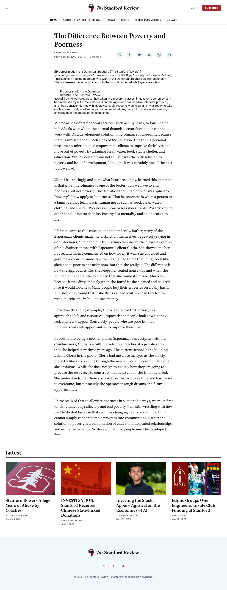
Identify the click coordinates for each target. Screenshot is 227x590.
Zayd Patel (179, 515)
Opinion (97, 20)
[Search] (7, 7)
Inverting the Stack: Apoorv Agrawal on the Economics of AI (138, 505)
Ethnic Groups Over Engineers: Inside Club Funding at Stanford (193, 505)
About (67, 20)
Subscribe (211, 7)
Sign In (195, 7)
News (111, 20)
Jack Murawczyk (127, 515)
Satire (124, 20)
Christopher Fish (65, 52)
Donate (172, 20)
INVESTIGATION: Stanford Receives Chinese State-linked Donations (80, 507)
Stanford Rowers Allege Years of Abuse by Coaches (28, 505)
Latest (82, 20)
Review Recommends (148, 20)
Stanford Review (17, 515)
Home (53, 20)
